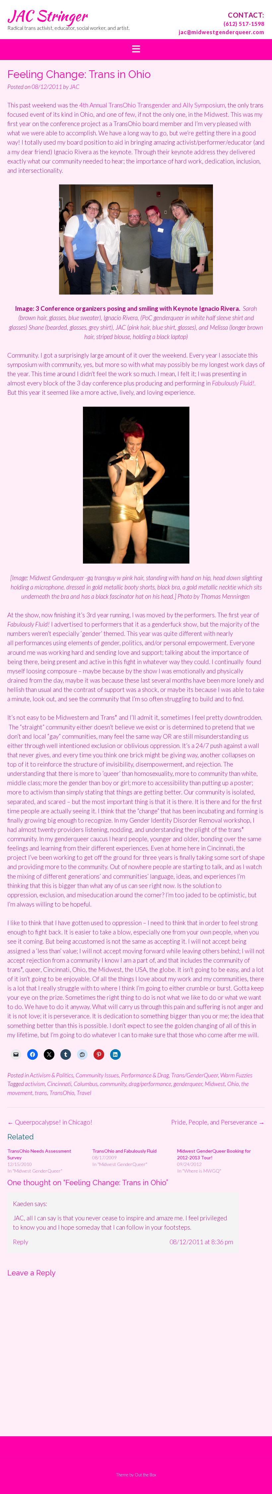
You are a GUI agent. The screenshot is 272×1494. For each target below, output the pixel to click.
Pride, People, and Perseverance (218, 1122)
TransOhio (61, 1092)
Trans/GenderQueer (194, 1075)
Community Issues (97, 1075)
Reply (20, 1242)
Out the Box (145, 1474)
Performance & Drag (145, 1075)
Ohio (233, 1083)
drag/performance (150, 1083)
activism (35, 1083)
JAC (74, 86)
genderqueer (187, 1083)
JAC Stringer (47, 15)
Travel (84, 1092)
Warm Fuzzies (236, 1075)
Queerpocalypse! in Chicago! (50, 1122)
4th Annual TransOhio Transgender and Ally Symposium (152, 105)
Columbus (86, 1083)
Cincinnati (59, 1083)
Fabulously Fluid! (233, 383)
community (113, 1083)
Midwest (215, 1083)
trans (41, 1092)
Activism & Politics (51, 1075)
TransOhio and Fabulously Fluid (124, 1151)
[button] (136, 49)
